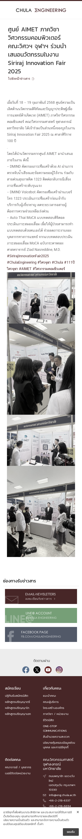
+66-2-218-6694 (60, 806)
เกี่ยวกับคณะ (52, 688)
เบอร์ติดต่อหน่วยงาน (17, 773)
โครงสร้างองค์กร (53, 707)
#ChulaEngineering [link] (21, 262)
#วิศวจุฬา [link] (44, 262)
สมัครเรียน (13, 688)
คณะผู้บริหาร (51, 701)
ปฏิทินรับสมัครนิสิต (16, 695)
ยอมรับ (71, 832)
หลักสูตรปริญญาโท (17, 707)
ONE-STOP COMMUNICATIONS (55, 728)
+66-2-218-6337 (59, 800)
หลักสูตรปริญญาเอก (18, 713)
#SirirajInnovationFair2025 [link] (28, 256)
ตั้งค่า (40, 824)
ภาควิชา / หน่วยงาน (55, 713)
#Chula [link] (57, 262)
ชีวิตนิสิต (48, 720)
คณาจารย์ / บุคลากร (18, 767)
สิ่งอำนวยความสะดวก (56, 736)
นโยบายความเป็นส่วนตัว (16, 820)
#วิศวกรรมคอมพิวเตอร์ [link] (49, 269)
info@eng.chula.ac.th (62, 795)
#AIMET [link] (25, 269)
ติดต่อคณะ (13, 759)
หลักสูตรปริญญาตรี (17, 701)
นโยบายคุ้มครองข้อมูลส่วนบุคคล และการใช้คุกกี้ (59, 744)
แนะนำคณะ (49, 695)
